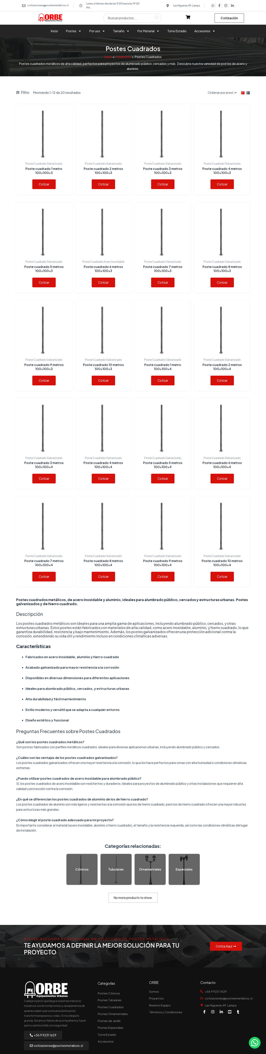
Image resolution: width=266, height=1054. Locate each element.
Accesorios (202, 31)
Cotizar (44, 184)
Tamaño (118, 31)
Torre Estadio (177, 31)
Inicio (54, 31)
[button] (255, 1043)
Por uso (94, 31)
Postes (71, 31)
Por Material (145, 31)
